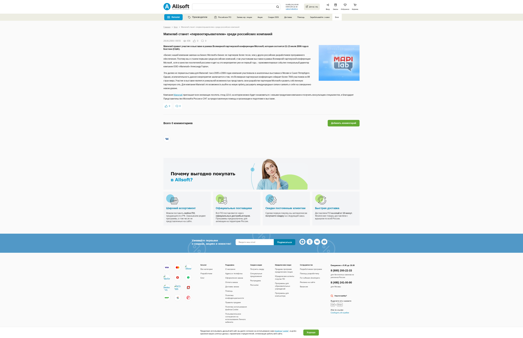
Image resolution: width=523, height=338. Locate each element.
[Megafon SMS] (188, 277)
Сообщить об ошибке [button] (340, 313)
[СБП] (177, 297)
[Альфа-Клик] (177, 277)
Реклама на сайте (307, 282)
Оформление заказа (234, 278)
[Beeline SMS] (167, 287)
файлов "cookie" (282, 331)
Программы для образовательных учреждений (282, 286)
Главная (167, 27)
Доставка (288, 17)
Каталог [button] (176, 17)
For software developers (310, 278)
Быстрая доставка (327, 208)
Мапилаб (178, 95)
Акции (260, 17)
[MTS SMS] (177, 287)
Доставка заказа (232, 286)
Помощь (301, 17)
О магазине (230, 269)
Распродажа (255, 280)
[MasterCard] (177, 267)
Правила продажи (233, 302)
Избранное (345, 9)
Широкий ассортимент (181, 208)
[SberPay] (166, 277)
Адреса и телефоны (234, 273)
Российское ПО (224, 17)
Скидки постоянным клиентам (285, 208)
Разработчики (206, 273)
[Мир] (167, 297)
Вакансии (304, 286)
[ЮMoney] (188, 267)
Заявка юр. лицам (244, 17)
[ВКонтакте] (166, 138)
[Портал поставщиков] (188, 287)
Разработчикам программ (311, 269)
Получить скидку (257, 269)
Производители (199, 17)
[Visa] (167, 267)
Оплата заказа (231, 282)
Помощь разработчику (309, 273)
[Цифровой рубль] (188, 297)
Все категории (206, 269)
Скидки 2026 (273, 17)
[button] (328, 6)
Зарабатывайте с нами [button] (320, 17)
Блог (337, 17)
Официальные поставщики (234, 208)
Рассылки (254, 285)
